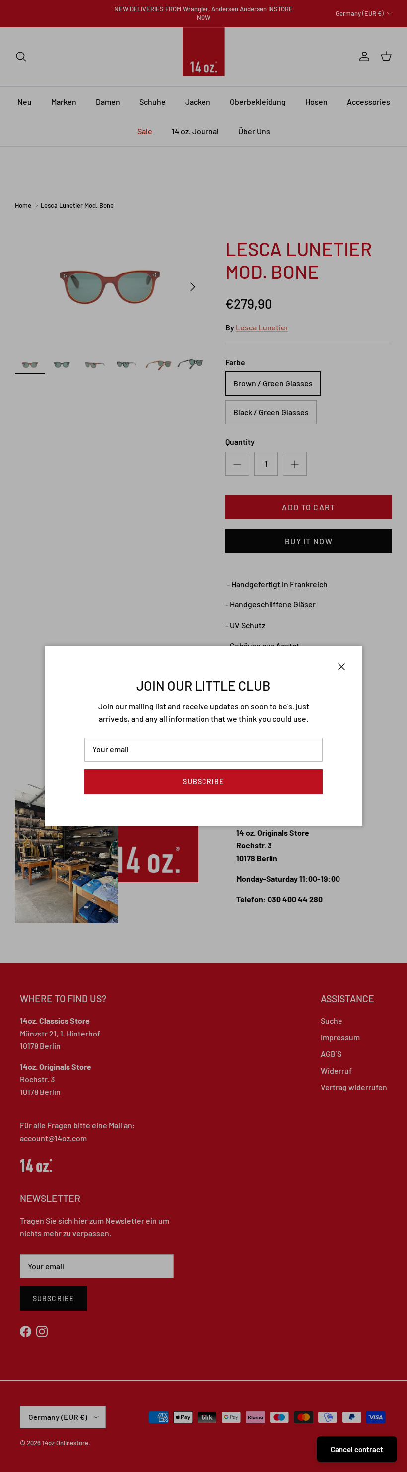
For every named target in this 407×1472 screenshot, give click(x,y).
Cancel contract (357, 1449)
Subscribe (203, 781)
